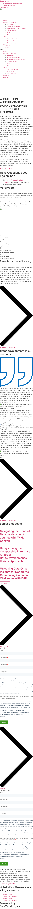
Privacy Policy (7, 894)
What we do (10, 41)
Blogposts (6, 45)
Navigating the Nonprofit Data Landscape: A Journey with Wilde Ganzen (16, 536)
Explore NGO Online (6, 169)
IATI (8, 35)
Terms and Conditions (10, 896)
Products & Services (9, 22)
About (5, 37)
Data (8, 33)
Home (5, 20)
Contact (6, 47)
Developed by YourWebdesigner (10, 905)
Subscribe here (5, 649)
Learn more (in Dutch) (7, 884)
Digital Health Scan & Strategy (16, 28)
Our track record (12, 43)
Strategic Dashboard (13, 26)
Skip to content (5, 1)
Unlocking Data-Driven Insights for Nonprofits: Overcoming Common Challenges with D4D (15, 573)
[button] (16, 49)
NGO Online (10, 24)
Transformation (11, 31)
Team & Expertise (12, 39)
